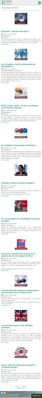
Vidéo (5, 34)
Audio (5, 148)
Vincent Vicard (7, 371)
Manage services (36, 395)
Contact (8, 394)
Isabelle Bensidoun (8, 70)
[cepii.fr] (37, 393)
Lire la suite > (5, 44)
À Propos (3, 394)
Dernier (24, 387)
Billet (4, 69)
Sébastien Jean (7, 35)
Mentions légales (15, 394)
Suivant (17, 387)
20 (22, 388)
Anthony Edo (17, 70)
